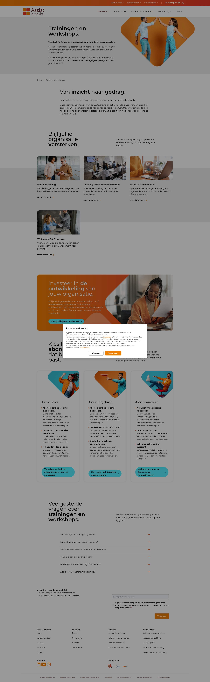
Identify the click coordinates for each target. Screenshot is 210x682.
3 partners (107, 337)
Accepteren (113, 353)
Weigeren (96, 353)
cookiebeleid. (85, 347)
